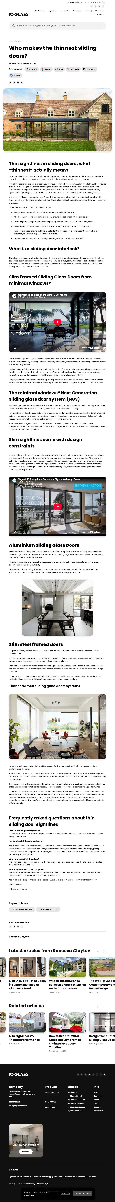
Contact (100, 14)
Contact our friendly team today (82, 880)
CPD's (96, 1103)
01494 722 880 (15, 884)
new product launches (48, 909)
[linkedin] (18, 82)
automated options (46, 423)
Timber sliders (15, 773)
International (99, 1111)
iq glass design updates (22, 909)
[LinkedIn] (95, 6)
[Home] (18, 15)
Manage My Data (44, 1184)
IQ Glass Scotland (75, 1111)
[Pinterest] (93, 1074)
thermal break (30, 666)
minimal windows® (17, 369)
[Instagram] (99, 6)
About (96, 1100)
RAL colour (60, 658)
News (88, 11)
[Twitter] (104, 1074)
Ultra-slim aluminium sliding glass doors (26, 569)
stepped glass (87, 416)
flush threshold (58, 794)
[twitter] (14, 82)
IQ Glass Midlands (75, 1096)
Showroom (99, 11)
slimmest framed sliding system (49, 197)
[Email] (91, 6)
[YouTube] (89, 1074)
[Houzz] (97, 1074)
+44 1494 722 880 (98, 2)
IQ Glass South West (76, 1103)
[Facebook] (101, 1074)
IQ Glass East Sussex (76, 1107)
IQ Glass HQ (72, 1092)
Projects (51, 11)
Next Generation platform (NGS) (23, 382)
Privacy (12, 1184)
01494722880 (14, 1102)
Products (38, 11)
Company (77, 11)
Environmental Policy (26, 1184)
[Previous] (97, 951)
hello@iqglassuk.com (78, 2)
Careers (97, 1107)
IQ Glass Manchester (76, 1100)
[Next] (103, 951)
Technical (64, 11)
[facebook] (10, 82)
